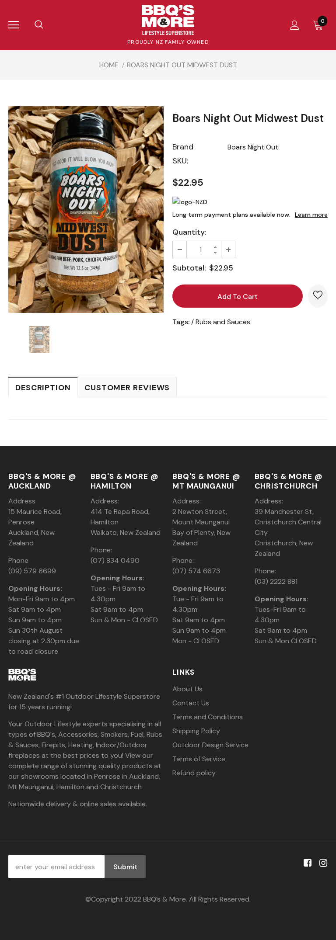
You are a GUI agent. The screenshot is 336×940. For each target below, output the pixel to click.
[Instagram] (321, 863)
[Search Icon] (39, 25)
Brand (182, 147)
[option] (86, 209)
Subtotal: (189, 268)
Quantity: (189, 232)
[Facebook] (306, 863)
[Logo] (168, 20)
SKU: (180, 161)
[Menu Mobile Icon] (13, 25)
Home (109, 64)
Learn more (311, 215)
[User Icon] (294, 25)
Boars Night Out (253, 147)
